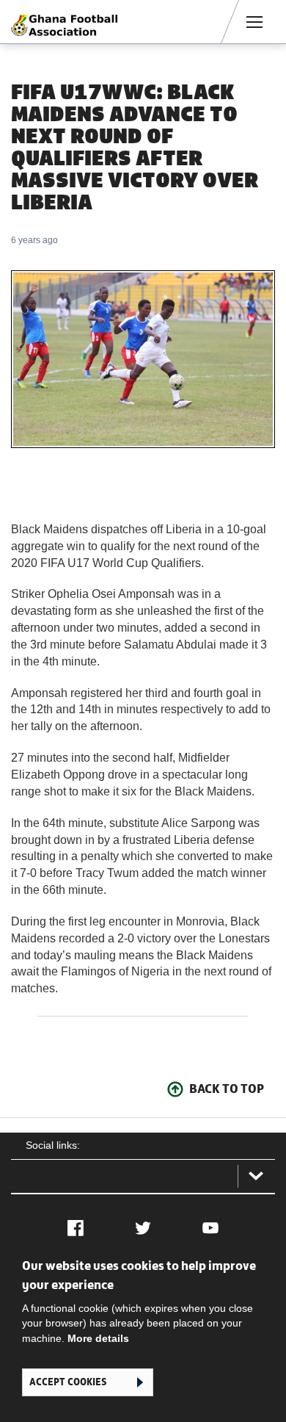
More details (98, 1338)
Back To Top (226, 1088)
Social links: (53, 1145)
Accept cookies (67, 1382)
